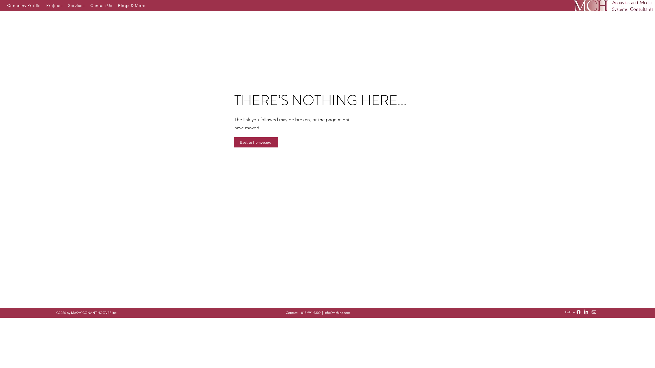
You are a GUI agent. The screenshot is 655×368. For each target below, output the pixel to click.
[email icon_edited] (593, 312)
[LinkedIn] (586, 312)
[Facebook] (578, 312)
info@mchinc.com (337, 313)
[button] (23, 5)
